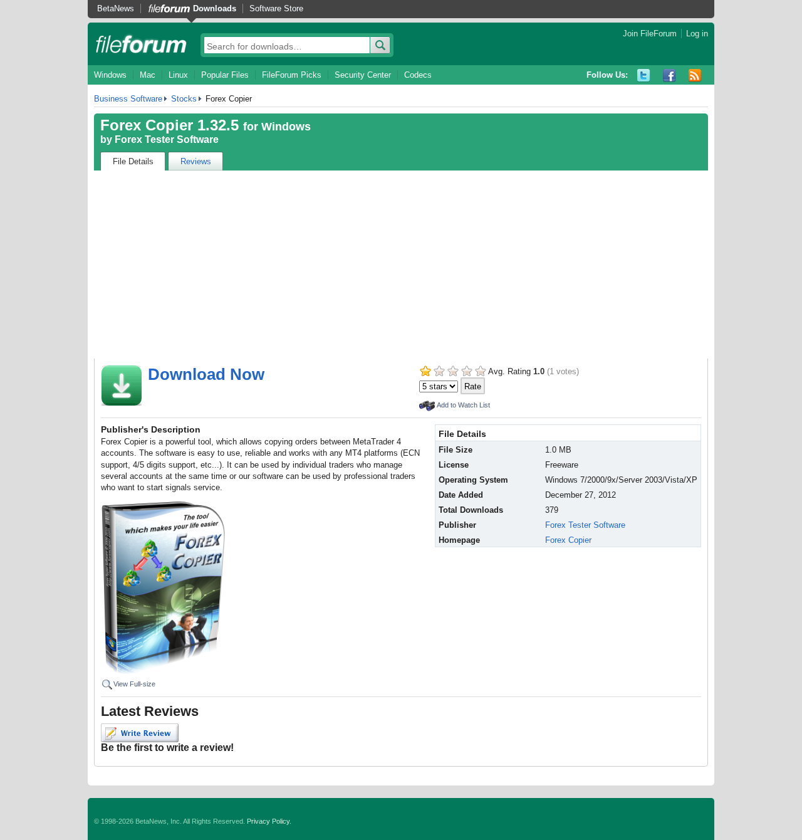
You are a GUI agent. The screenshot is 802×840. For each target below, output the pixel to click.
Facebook (669, 75)
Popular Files (225, 75)
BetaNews (115, 8)
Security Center (363, 75)
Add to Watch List (463, 405)
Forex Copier (568, 540)
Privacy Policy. (269, 821)
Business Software (128, 98)
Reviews (195, 161)
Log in (697, 33)
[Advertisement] (401, 264)
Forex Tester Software (167, 139)
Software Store (276, 8)
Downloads (214, 8)
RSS (695, 75)
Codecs (418, 75)
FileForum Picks (291, 75)
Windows (110, 75)
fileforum (141, 44)
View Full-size (134, 684)
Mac (147, 75)
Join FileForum (650, 33)
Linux (178, 75)
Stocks (184, 98)
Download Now (206, 374)
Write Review (140, 732)
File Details (133, 161)
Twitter (643, 75)
